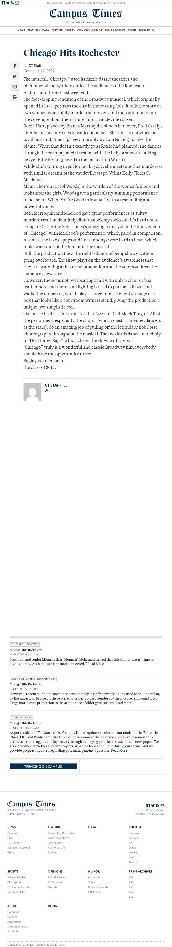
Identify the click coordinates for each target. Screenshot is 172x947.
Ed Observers (56, 882)
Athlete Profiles (16, 877)
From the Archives (58, 838)
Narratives (94, 877)
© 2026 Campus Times (20, 945)
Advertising (14, 922)
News (21, 30)
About (132, 30)
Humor (97, 30)
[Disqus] (86, 463)
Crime (10, 852)
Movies (133, 852)
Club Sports (14, 882)
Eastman (134, 833)
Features (34, 30)
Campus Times (86, 13)
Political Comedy (98, 887)
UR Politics (13, 843)
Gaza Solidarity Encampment (33, 679)
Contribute (13, 912)
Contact (12, 917)
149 (131, 877)
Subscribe (13, 931)
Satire (91, 882)
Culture (57, 30)
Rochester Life (56, 847)
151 (131, 887)
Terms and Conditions (50, 945)
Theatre (133, 862)
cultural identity (25, 644)
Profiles (52, 852)
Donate (144, 30)
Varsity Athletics (16, 892)
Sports (70, 30)
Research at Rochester (61, 833)
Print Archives (115, 30)
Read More (96, 664)
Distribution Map (17, 926)
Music (132, 857)
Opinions (83, 30)
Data (45, 30)
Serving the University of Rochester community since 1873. (31, 812)
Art (130, 843)
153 (131, 896)
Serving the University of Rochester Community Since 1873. (86, 3)
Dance (132, 847)
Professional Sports (18, 887)
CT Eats (133, 838)
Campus (12, 833)
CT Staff (34, 66)
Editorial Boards (57, 877)
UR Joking (94, 892)
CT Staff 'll (56, 385)
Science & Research (19, 847)
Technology (55, 843)
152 (131, 892)
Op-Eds (52, 887)
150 (131, 882)
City (9, 838)
